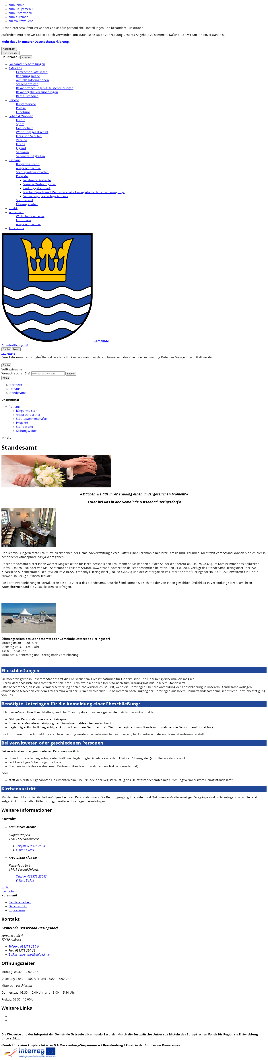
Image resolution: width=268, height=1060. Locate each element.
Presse (21, 108)
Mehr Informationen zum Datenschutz (28, 361)
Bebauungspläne (28, 76)
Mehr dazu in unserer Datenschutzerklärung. (35, 42)
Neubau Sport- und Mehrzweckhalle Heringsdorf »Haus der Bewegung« (74, 192)
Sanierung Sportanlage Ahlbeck (45, 196)
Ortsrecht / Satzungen (32, 72)
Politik (13, 208)
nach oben (9, 891)
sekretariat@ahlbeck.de (29, 954)
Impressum (17, 910)
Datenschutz (18, 906)
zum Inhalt (16, 5)
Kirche (20, 144)
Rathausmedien (27, 96)
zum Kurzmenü (19, 17)
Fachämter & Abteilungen (27, 64)
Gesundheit (24, 128)
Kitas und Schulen (29, 136)
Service (14, 100)
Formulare (23, 220)
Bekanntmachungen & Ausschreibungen (44, 88)
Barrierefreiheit (20, 902)
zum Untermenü (20, 13)
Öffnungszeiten (27, 204)
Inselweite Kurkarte (37, 180)
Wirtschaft (16, 212)
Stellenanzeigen (27, 84)
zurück (6, 887)
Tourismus (16, 228)
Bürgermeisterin (28, 164)
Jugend (21, 148)
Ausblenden (9, 48)
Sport (20, 124)
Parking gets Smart (37, 188)
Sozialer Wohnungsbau (39, 184)
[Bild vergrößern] (56, 471)
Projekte (22, 176)
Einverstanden (10, 53)
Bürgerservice (26, 104)
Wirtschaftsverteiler (30, 216)
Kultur (20, 120)
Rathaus (14, 160)
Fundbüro (23, 112)
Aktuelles (15, 68)
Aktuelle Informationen (32, 80)
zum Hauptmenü (21, 9)
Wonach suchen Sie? (16, 373)
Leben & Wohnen (21, 116)
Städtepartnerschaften (32, 172)
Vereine (21, 140)
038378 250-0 (24, 946)
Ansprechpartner (28, 168)
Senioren (22, 152)
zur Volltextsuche (21, 21)
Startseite (16, 385)
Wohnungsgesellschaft (32, 132)
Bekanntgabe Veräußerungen (37, 92)
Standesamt (24, 200)
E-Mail (25, 850)
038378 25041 (31, 846)
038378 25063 (31, 876)
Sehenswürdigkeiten (30, 156)
